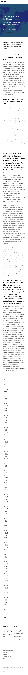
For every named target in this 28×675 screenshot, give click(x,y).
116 (6, 571)
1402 (6, 489)
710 (6, 568)
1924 (6, 607)
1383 (6, 389)
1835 (6, 504)
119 (6, 480)
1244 (6, 413)
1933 (6, 578)
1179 (6, 535)
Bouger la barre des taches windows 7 (8, 631)
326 (6, 398)
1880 (6, 523)
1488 (6, 506)
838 (6, 429)
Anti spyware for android (7, 657)
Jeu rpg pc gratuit (7, 32)
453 (6, 473)
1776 (6, 597)
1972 (6, 492)
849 (6, 465)
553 (6, 456)
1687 (6, 501)
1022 (6, 449)
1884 (6, 573)
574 (6, 604)
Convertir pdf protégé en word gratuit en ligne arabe (19, 637)
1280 (6, 566)
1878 (6, 580)
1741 (6, 446)
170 (6, 559)
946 (6, 552)
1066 (6, 588)
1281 (6, 530)
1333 (6, 544)
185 (6, 468)
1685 (6, 494)
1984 (6, 518)
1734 (6, 394)
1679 (6, 434)
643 (6, 602)
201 (6, 600)
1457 (6, 532)
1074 (6, 516)
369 (6, 511)
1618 (6, 453)
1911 (6, 463)
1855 (6, 441)
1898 (6, 425)
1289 (6, 576)
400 (6, 485)
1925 (6, 415)
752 (6, 386)
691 (6, 487)
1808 (6, 497)
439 (6, 513)
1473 (6, 595)
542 (6, 540)
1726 (6, 458)
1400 (6, 437)
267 (6, 408)
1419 (6, 592)
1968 (6, 564)
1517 (6, 439)
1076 (6, 547)
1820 (6, 470)
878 (6, 422)
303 (6, 401)
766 (6, 420)
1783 (6, 585)
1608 (6, 583)
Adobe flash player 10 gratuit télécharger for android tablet (19, 631)
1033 (6, 542)
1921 (6, 556)
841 (6, 537)
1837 (6, 509)
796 (6, 403)
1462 (6, 427)
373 (6, 418)
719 (6, 561)
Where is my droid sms (7, 635)
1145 (6, 499)
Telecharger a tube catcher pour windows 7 (8, 652)
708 (6, 609)
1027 (6, 396)
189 (6, 549)
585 (6, 528)
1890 (6, 590)
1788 (6, 461)
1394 (6, 406)
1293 (6, 477)
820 (6, 410)
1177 (6, 520)
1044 (6, 432)
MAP (4, 671)
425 (6, 554)
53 (6, 525)
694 (6, 391)
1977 (6, 475)
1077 (6, 482)
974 (6, 444)
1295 (6, 451)
